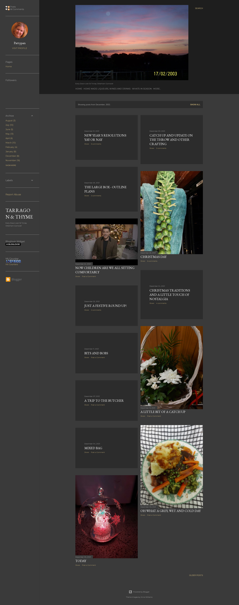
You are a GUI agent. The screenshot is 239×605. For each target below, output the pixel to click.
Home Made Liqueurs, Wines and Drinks (107, 89)
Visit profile (19, 48)
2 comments (161, 148)
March (10, 142)
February (11, 147)
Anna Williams (146, 597)
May (9, 134)
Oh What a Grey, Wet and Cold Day (171, 511)
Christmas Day (154, 257)
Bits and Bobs (96, 353)
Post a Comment (89, 276)
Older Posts (196, 575)
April (9, 138)
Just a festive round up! (105, 306)
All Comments (17, 9)
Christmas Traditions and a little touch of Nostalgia (170, 294)
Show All (195, 104)
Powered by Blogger (141, 592)
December (12, 156)
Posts (13, 7)
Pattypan (20, 43)
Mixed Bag (93, 448)
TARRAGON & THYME (19, 213)
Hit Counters (12, 264)
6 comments (96, 144)
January (11, 151)
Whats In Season (142, 89)
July (9, 125)
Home (78, 89)
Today (80, 561)
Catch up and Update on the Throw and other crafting (171, 139)
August (10, 120)
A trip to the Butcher (104, 400)
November (12, 160)
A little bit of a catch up (163, 412)
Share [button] (86, 144)
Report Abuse (13, 194)
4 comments (161, 303)
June (9, 129)
